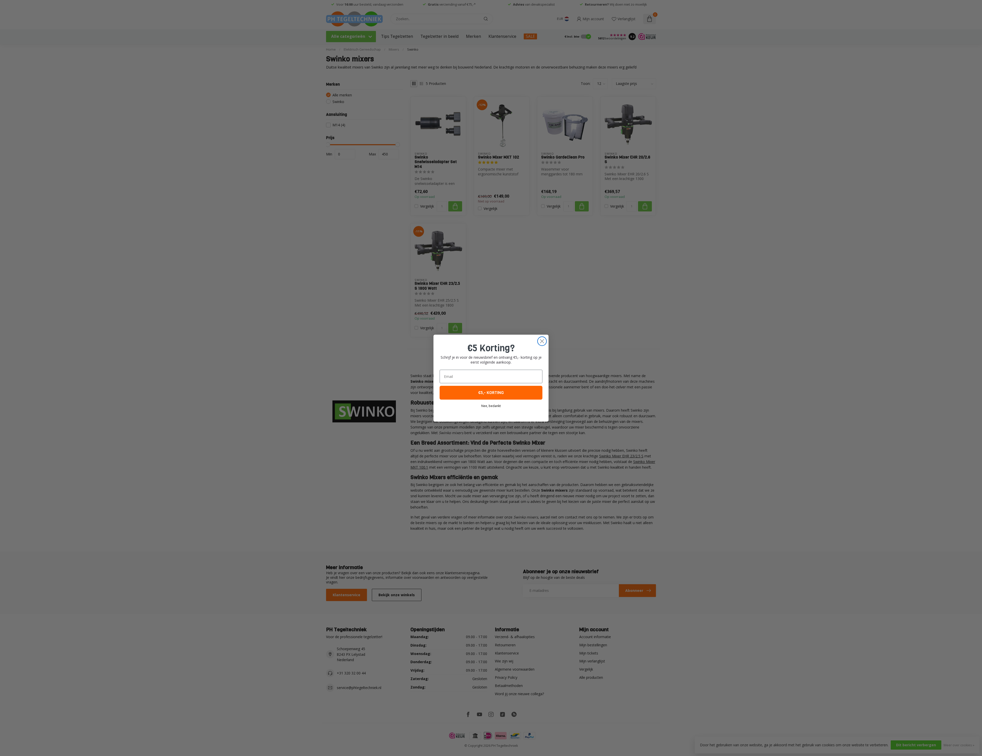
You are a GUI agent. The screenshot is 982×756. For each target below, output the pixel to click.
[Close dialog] (542, 341)
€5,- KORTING (491, 392)
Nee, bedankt (491, 406)
